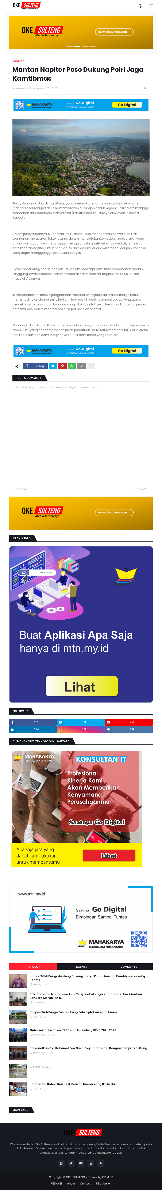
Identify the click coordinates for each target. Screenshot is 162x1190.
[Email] (81, 366)
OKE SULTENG (75, 1177)
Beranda (18, 61)
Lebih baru (21, 489)
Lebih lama (140, 489)
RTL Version (104, 1183)
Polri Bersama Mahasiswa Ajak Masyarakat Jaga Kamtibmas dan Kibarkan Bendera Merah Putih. (86, 996)
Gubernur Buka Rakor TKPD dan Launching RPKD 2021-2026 (73, 1030)
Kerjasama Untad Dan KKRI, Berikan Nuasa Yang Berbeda (72, 1084)
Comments (128, 966)
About (71, 1183)
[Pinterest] (62, 366)
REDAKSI (56, 1183)
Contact (85, 1183)
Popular (33, 966)
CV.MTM (107, 1177)
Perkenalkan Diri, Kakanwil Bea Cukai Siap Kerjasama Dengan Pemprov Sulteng (88, 1048)
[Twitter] (53, 366)
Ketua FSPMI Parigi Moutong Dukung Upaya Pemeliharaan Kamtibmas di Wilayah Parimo (90, 978)
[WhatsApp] (72, 366)
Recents (80, 966)
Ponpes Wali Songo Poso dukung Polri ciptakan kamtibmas (73, 1012)
